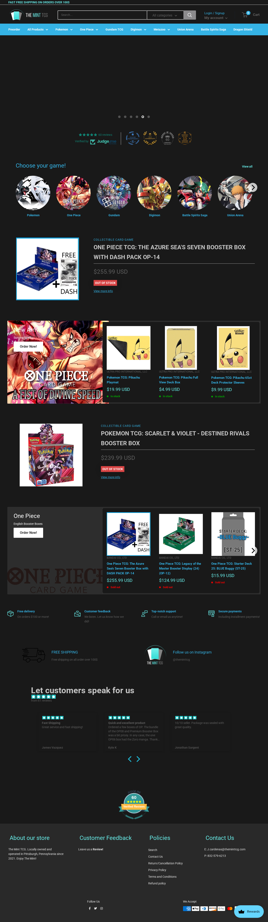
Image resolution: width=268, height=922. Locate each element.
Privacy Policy (157, 870)
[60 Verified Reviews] (134, 821)
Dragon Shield (242, 29)
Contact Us (155, 856)
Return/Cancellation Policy (165, 863)
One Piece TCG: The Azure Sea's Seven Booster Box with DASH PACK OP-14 (127, 568)
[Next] (252, 187)
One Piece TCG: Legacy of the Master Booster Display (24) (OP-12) (180, 568)
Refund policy (157, 883)
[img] (136, 696)
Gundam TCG (114, 29)
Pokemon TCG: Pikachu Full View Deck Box (178, 380)
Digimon (136, 29)
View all (247, 166)
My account (214, 18)
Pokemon (61, 29)
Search (152, 850)
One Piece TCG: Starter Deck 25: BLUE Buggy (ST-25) (231, 566)
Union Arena (185, 29)
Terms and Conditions (162, 876)
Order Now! (28, 346)
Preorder (14, 29)
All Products (35, 29)
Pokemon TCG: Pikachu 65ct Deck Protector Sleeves (231, 380)
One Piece (87, 29)
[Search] (189, 15)
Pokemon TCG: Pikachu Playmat (123, 380)
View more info (103, 291)
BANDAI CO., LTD (117, 557)
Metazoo (159, 29)
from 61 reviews (41, 700)
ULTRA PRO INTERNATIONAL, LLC (127, 371)
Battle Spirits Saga (213, 29)
